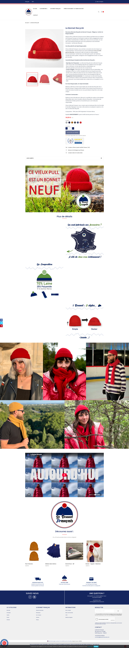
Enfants (8, 619)
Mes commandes (69, 612)
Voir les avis (78, 142)
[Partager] (1, 320)
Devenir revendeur (39, 610)
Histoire (37, 617)
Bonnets (8, 610)
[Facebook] (30, 597)
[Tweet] (1, 323)
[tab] (64, 158)
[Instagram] (34, 597)
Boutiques (38, 612)
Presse (37, 619)
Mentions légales (69, 617)
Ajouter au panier (72, 132)
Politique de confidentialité (116, 615)
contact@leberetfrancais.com (97, 601)
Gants (8, 615)
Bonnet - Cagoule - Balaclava (93, 564)
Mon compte (68, 610)
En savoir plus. (90, 646)
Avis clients (30, 158)
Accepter (96, 646)
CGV (66, 615)
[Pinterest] (1, 325)
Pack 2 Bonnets (29, 564)
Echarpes (9, 612)
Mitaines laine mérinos (50, 564)
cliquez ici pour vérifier (77, 641)
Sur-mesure (38, 615)
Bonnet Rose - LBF (70, 564)
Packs (8, 617)
